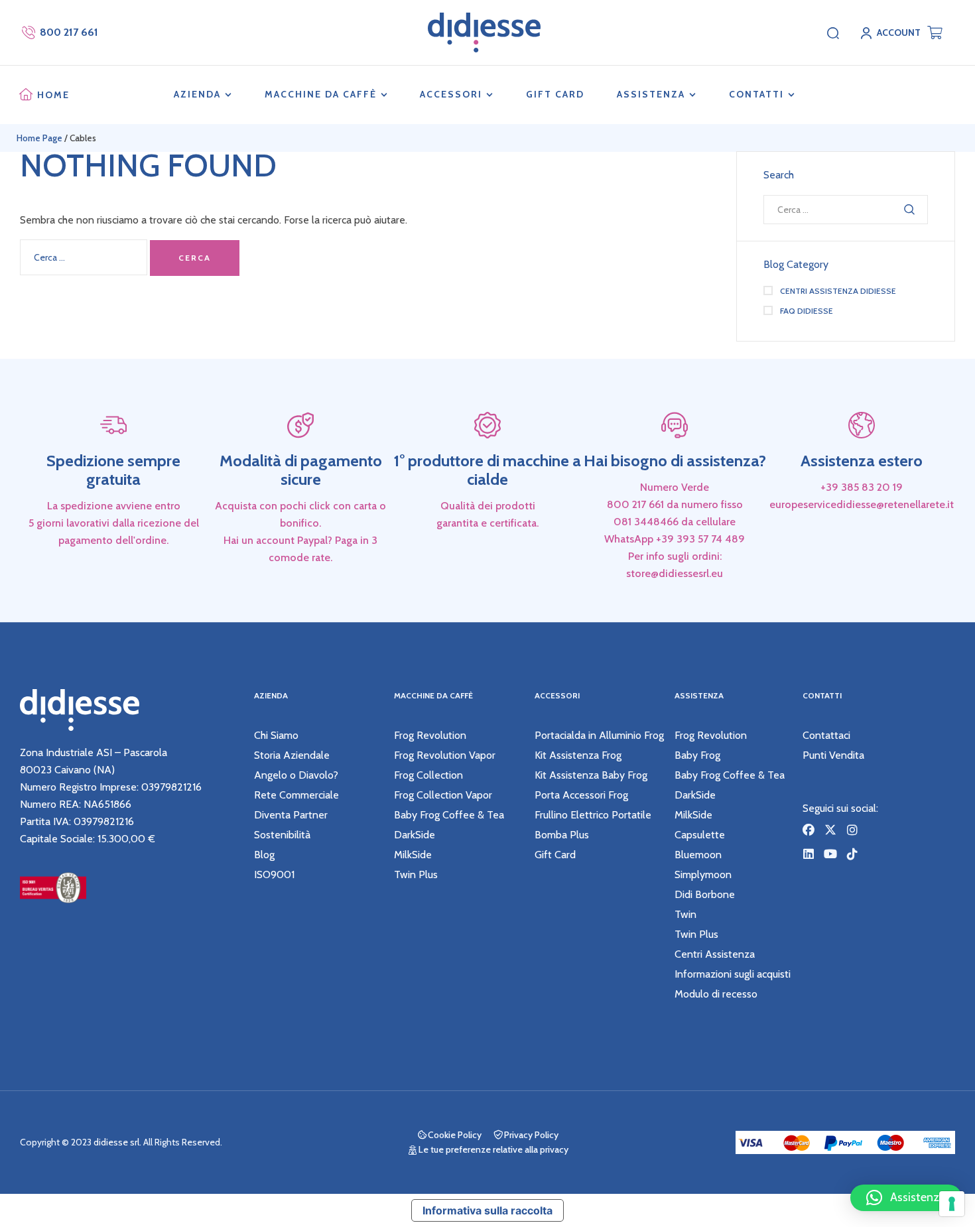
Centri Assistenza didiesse (838, 291)
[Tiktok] (852, 854)
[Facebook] (808, 830)
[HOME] (26, 95)
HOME (53, 95)
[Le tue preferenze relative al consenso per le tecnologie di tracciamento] (951, 1203)
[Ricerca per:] (85, 257)
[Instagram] (852, 830)
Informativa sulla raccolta (487, 1210)
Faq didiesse (806, 311)
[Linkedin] (808, 854)
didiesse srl (116, 1142)
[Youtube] (830, 854)
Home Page (39, 138)
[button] (906, 1198)
